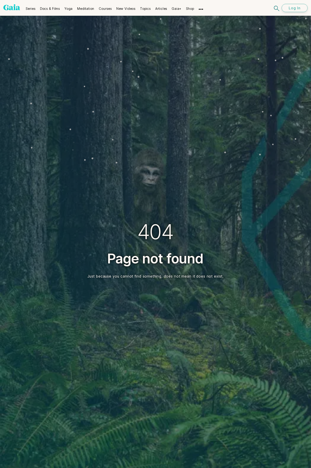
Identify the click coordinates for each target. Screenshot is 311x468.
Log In (295, 8)
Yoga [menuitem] (68, 8)
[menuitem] (31, 7)
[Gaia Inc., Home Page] (11, 7)
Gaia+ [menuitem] (176, 8)
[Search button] (277, 8)
